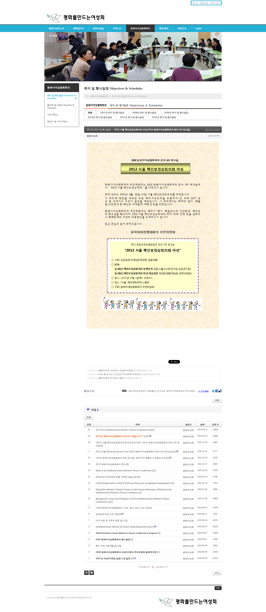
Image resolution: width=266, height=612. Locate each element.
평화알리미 (78, 28)
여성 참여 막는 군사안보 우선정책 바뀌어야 (120, 374)
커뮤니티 (117, 28)
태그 (91, 572)
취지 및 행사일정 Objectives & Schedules (62, 97)
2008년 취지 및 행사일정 (144, 112)
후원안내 (182, 28)
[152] (110, 502)
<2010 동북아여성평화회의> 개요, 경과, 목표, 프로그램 (122, 508)
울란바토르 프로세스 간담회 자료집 (116, 370)
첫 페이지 (144, 567)
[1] (102, 445)
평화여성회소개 (56, 28)
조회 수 (215, 424)
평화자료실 (98, 28)
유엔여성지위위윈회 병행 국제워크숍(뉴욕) (116, 477)
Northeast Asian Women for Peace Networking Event (121, 527)
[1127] (151, 527)
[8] (159, 533)
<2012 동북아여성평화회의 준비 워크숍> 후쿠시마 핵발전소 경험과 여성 (131, 458)
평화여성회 (92, 136)
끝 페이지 (161, 567)
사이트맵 (53, 35)
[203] (151, 430)
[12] (174, 451)
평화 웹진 (163, 28)
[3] (173, 483)
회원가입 (204, 3)
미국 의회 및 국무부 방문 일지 (110, 520)
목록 (217, 400)
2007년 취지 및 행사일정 (112, 112)
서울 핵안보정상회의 (137, 391)
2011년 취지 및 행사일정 (132, 117)
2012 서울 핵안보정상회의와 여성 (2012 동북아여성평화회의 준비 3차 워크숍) (152, 129)
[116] (146, 436)
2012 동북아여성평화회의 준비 (111, 464)
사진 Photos (62, 114)
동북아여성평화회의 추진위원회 (180, 391)
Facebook (216, 390)
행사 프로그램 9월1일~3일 (108, 546)
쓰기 (217, 573)
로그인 (195, 3)
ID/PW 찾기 (215, 3)
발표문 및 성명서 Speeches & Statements (62, 106)
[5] (167, 458)
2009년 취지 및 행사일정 (176, 112)
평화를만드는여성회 (156, 391)
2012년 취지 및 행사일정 (164, 117)
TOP (218, 588)
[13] (153, 470)
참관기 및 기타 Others (62, 121)
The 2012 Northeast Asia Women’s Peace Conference (122, 430)
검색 (86, 572)
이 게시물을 (203, 391)
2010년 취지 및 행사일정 (100, 117)
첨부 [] (90, 391)
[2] (139, 477)
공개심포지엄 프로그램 (107, 514)
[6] (127, 464)
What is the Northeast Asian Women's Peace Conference (123, 470)
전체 (90, 112)
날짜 (202, 424)
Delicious (220, 390)
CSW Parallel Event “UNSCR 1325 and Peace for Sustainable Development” (133, 483)
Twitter (213, 390)
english (198, 28)
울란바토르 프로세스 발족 (111, 378)
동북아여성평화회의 (140, 28)
